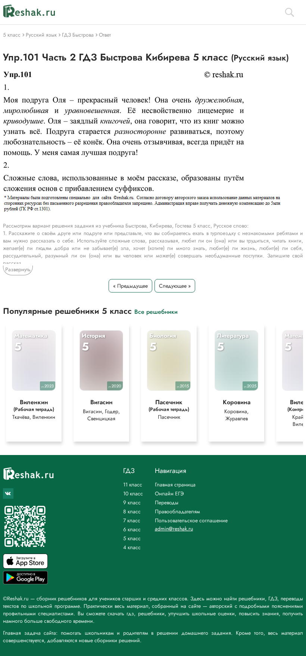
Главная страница (175, 484)
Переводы (166, 502)
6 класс (132, 529)
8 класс (132, 511)
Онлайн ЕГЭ (169, 493)
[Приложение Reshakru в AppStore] (25, 566)
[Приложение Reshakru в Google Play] (25, 582)
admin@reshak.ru (174, 528)
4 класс (132, 547)
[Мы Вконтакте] (8, 493)
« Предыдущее (130, 286)
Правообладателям (177, 511)
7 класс (131, 520)
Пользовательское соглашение (191, 520)
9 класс (132, 502)
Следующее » (175, 286)
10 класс (133, 493)
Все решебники (156, 311)
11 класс (132, 484)
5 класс (132, 538)
